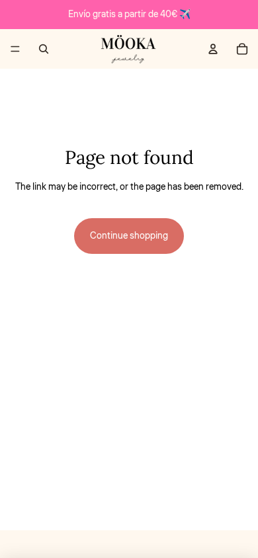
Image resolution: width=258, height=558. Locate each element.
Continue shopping (129, 236)
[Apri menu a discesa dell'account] (213, 48)
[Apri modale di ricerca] (43, 48)
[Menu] (15, 49)
